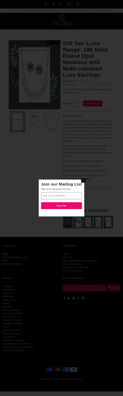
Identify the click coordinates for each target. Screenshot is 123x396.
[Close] (83, 180)
